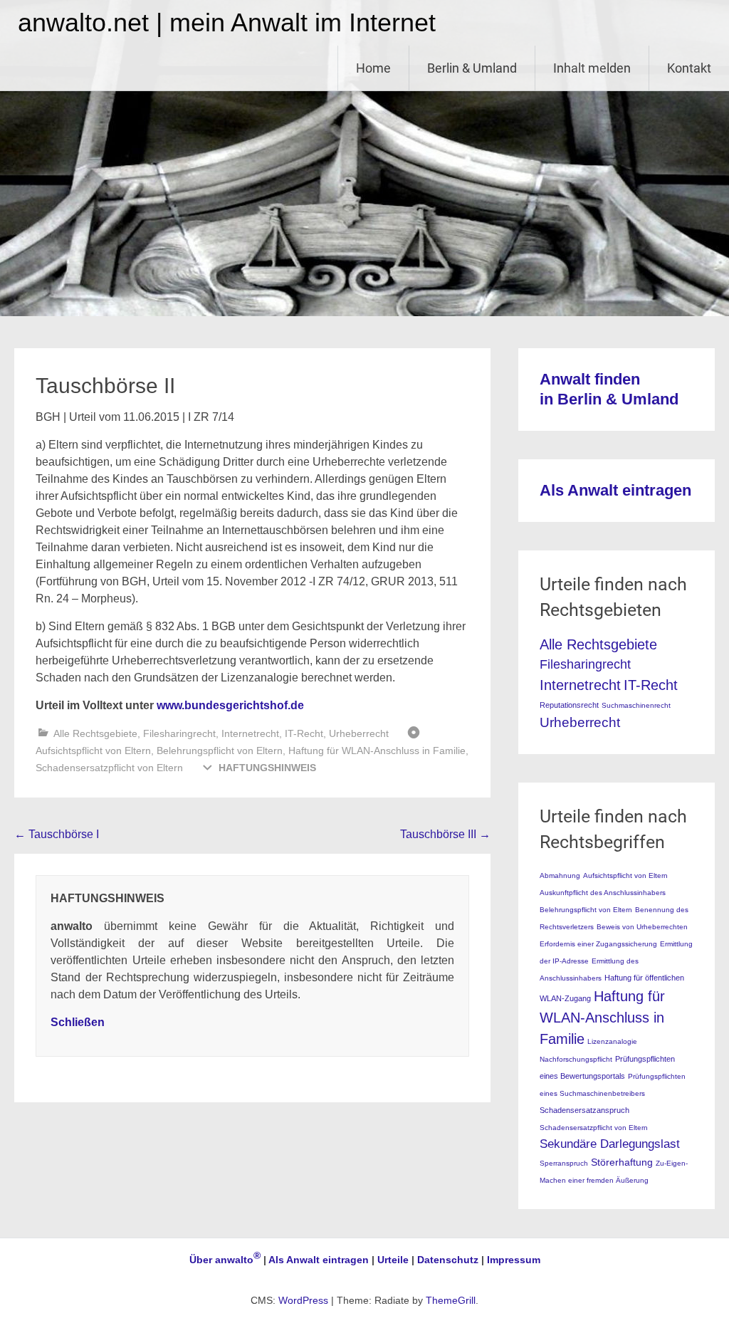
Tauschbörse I (56, 834)
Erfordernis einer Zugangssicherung (598, 944)
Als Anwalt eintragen (615, 490)
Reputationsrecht (569, 705)
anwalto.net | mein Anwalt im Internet (227, 22)
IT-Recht (304, 733)
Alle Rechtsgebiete (95, 733)
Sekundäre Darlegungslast (610, 1143)
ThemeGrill (451, 1300)
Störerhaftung (622, 1162)
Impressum (513, 1259)
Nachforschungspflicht (576, 1059)
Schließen (78, 1022)
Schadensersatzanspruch (584, 1110)
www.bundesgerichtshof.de (230, 705)
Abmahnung (560, 875)
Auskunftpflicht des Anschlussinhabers (603, 892)
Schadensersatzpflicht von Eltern (109, 767)
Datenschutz (447, 1259)
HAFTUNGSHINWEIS (267, 767)
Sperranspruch (564, 1163)
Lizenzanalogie (612, 1041)
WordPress (303, 1300)
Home (373, 68)
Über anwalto (225, 1259)
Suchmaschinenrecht (636, 705)
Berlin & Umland (472, 68)
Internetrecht (250, 733)
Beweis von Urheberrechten (642, 927)
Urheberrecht (359, 733)
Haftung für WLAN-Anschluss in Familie (377, 750)
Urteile (393, 1259)
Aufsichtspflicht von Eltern (93, 750)
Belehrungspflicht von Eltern (220, 750)
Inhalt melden (592, 68)
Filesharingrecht (179, 733)
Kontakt (689, 68)
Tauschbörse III (445, 834)
